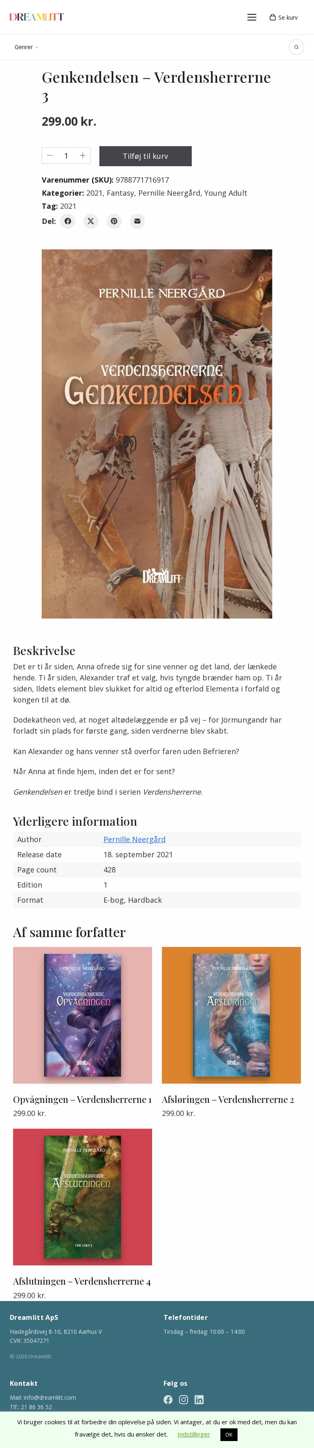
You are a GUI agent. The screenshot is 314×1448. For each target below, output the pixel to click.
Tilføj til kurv (145, 156)
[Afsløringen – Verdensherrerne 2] (231, 1015)
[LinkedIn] (199, 1398)
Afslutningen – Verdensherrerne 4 (82, 1281)
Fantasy (120, 193)
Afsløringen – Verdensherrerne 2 (228, 1099)
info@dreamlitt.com (50, 1397)
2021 (94, 193)
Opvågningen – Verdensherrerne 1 (82, 1099)
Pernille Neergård (169, 193)
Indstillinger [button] (193, 1434)
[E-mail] (137, 221)
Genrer (24, 47)
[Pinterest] (114, 221)
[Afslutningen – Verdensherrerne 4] (82, 1197)
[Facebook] (67, 221)
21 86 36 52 (36, 1407)
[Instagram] (183, 1398)
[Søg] (296, 47)
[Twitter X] (91, 221)
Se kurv (288, 17)
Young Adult (225, 193)
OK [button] (229, 1434)
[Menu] (252, 17)
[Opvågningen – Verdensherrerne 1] (82, 1015)
